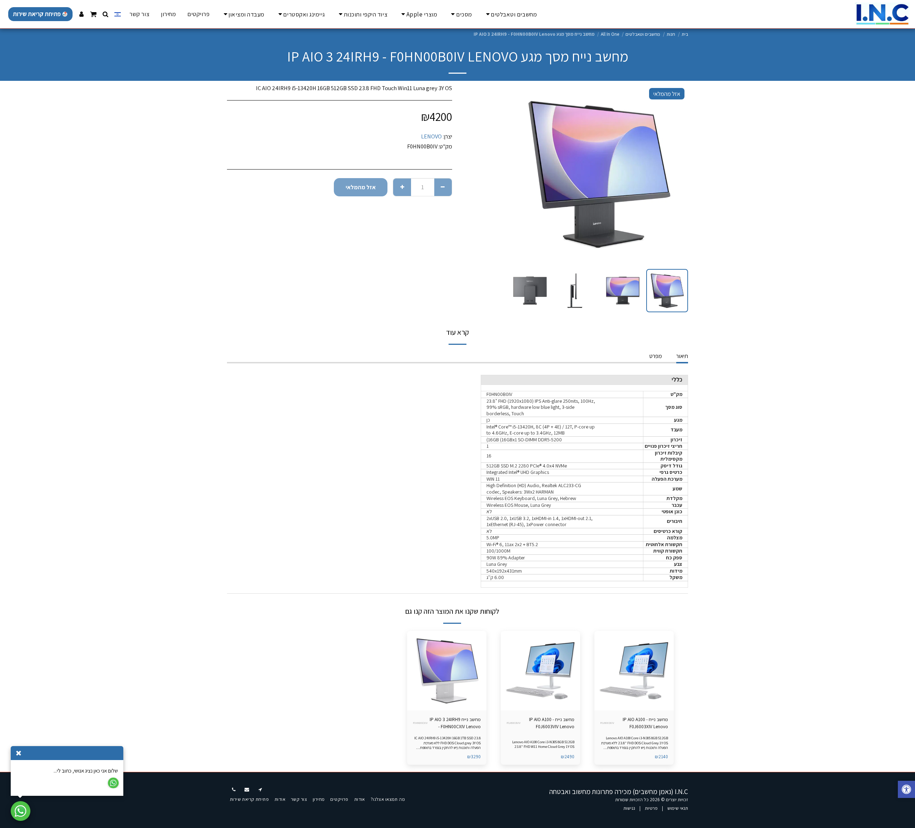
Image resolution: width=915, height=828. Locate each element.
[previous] (676, 174)
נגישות (629, 808)
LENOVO (431, 136)
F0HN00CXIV (420, 723)
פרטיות (651, 808)
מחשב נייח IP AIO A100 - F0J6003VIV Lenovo (551, 723)
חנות (671, 34)
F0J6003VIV (513, 723)
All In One (610, 34)
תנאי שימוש (677, 808)
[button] (105, 14)
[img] (634, 670)
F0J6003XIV (607, 723)
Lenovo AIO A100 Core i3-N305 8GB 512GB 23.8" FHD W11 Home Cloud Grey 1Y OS (543, 744)
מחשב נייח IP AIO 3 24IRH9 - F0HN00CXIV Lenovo (455, 723)
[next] (521, 174)
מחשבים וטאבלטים (642, 34)
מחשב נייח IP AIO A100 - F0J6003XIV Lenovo (645, 723)
